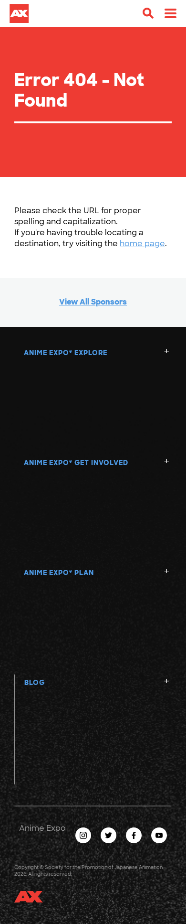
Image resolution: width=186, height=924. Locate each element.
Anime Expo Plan (59, 572)
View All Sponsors (93, 302)
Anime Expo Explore (65, 352)
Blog (34, 682)
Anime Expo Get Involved (76, 462)
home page (142, 244)
